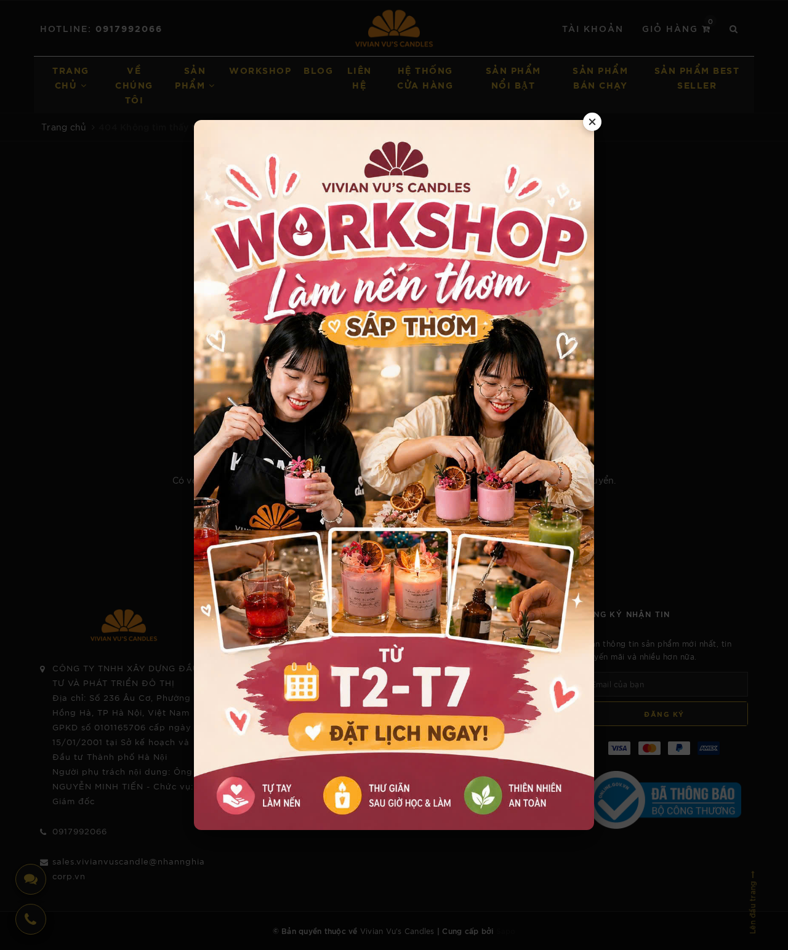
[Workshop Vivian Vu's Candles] (394, 475)
